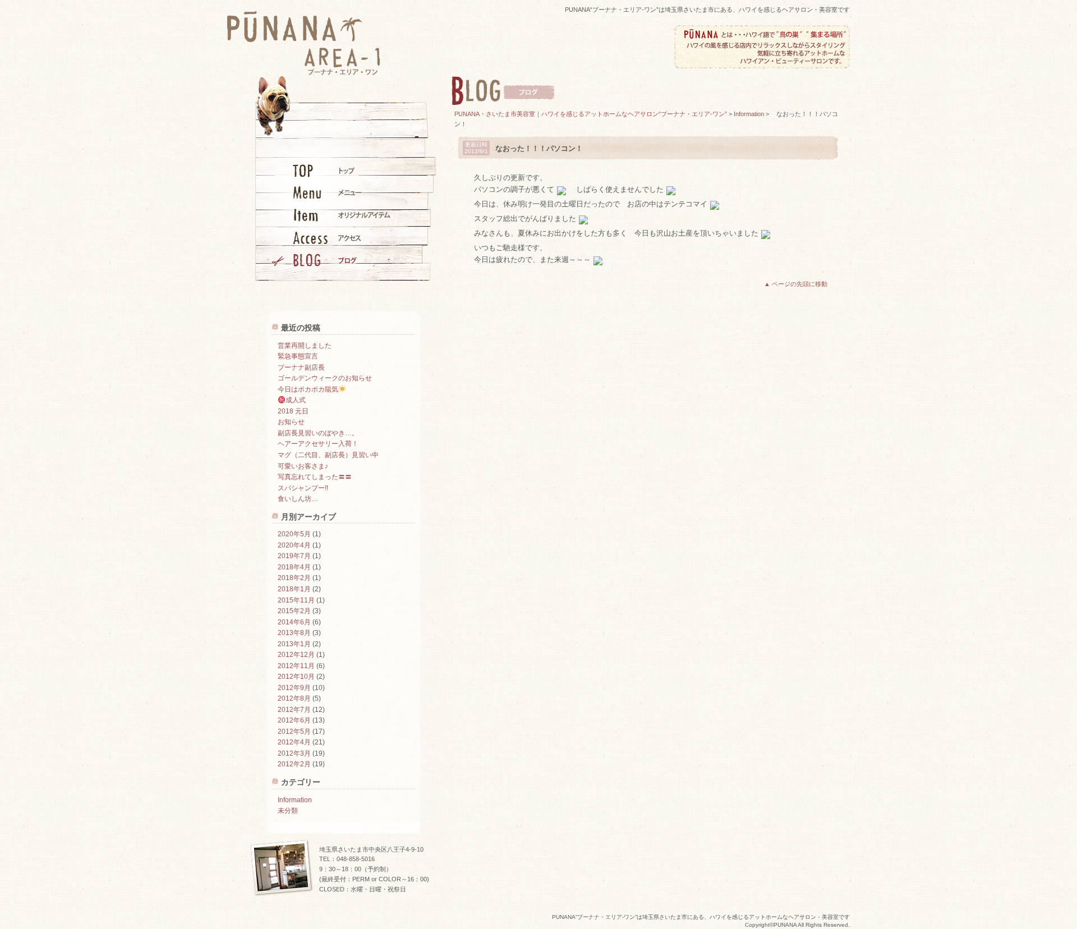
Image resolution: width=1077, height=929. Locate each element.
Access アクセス (331, 237)
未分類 (288, 811)
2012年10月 (296, 676)
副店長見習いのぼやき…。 (318, 433)
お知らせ (291, 422)
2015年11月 (296, 600)
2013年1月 (294, 644)
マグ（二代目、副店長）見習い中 (328, 455)
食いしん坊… (298, 499)
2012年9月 (294, 688)
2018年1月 (294, 589)
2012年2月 (294, 764)
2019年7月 (294, 556)
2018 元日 (293, 411)
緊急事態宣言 (298, 356)
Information (295, 800)
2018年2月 (294, 578)
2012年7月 (294, 710)
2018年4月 (294, 567)
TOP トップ (331, 170)
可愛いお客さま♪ (303, 466)
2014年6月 (294, 622)
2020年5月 (294, 534)
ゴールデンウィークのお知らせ (325, 378)
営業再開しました (305, 345)
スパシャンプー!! (303, 488)
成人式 (296, 400)
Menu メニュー (331, 192)
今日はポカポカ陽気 (308, 389)
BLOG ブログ (331, 260)
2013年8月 (294, 633)
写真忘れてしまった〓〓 (315, 477)
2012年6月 (294, 720)
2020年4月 (294, 545)
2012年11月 (296, 666)
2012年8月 (294, 698)
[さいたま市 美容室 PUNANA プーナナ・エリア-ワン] (303, 71)
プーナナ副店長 (301, 367)
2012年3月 (294, 753)
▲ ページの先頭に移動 (795, 283)
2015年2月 (294, 611)
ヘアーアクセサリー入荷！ (318, 444)
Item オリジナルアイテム (331, 215)
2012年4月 (294, 742)
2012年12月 (296, 655)
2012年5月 (294, 731)
